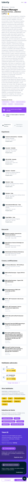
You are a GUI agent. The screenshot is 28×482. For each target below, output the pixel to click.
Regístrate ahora (18, 457)
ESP (25, 2)
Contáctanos (19, 472)
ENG (22, 2)
